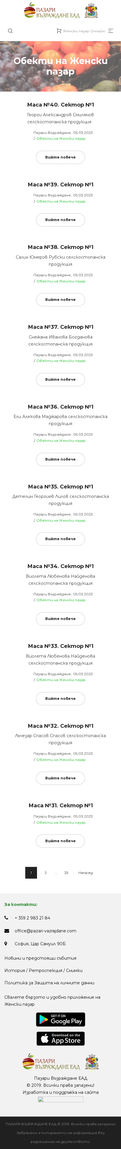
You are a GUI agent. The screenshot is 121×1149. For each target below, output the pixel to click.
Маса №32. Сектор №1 (60, 726)
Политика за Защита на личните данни (49, 982)
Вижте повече (60, 157)
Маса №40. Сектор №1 (60, 105)
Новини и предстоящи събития (40, 958)
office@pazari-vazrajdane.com (45, 931)
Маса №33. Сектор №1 (60, 646)
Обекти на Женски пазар (61, 138)
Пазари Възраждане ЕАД (60, 1078)
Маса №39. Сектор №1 (60, 184)
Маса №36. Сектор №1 (60, 407)
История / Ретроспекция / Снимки (43, 970)
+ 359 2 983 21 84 (32, 918)
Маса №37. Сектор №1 (60, 327)
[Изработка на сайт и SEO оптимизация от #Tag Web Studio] (60, 1099)
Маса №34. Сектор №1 (60, 566)
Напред (85, 872)
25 (66, 872)
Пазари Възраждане (49, 132)
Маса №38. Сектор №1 (60, 247)
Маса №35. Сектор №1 (60, 486)
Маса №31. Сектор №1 (60, 805)
